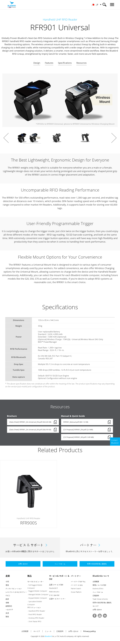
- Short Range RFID (34, 621)
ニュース (48, 631)
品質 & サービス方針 (56, 585)
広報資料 (96, 595)
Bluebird (48, 636)
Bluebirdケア (53, 588)
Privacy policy (89, 631)
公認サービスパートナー (57, 599)
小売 (7, 581)
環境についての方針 (99, 585)
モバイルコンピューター (35, 581)
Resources (81, 62)
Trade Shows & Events (100, 599)
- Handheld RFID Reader (36, 611)
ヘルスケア (9, 609)
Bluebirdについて (101, 575)
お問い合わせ (97, 609)
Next (113, 138)
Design (36, 62)
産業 (8, 575)
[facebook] (95, 616)
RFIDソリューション (34, 607)
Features (49, 62)
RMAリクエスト (54, 592)
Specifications (65, 62)
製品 (29, 575)
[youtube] (100, 616)
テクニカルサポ (54, 595)
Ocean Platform (76, 592)
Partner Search (76, 588)
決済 (7, 613)
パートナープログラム (78, 581)
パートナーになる (77, 585)
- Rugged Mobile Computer (37, 591)
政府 (7, 599)
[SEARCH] (104, 5)
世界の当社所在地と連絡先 (102, 602)
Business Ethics (98, 588)
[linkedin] (105, 616)
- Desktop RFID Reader (35, 618)
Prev (6, 138)
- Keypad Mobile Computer (37, 598)
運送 (7, 585)
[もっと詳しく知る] (28, 494)
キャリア (95, 606)
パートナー (76, 575)
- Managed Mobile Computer (37, 594)
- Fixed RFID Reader (34, 614)
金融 (7, 602)
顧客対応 (9, 606)
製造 (7, 616)
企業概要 (96, 581)
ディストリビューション (14, 588)
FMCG (8, 595)
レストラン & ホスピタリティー (16, 592)
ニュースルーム (98, 592)
